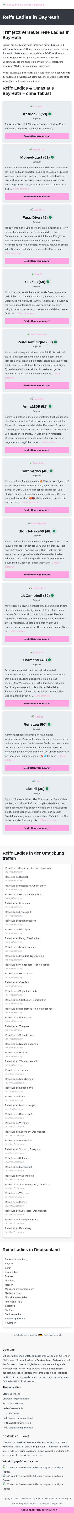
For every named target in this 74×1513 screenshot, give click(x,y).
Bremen (9, 1276)
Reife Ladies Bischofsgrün (19, 1114)
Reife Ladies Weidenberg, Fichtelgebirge (27, 964)
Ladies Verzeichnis (13, 1408)
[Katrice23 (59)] (37, 106)
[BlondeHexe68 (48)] (37, 523)
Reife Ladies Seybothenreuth (21, 991)
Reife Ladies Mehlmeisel (18, 1167)
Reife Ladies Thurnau (17, 1070)
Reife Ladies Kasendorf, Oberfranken (25, 1131)
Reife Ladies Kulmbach (17, 1158)
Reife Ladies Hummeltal (18, 903)
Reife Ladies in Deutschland (18, 1418)
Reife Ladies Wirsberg (17, 1123)
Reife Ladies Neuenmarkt (19, 1087)
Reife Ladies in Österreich (17, 1422)
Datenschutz (44, 1503)
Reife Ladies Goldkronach (19, 973)
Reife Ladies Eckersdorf (18, 911)
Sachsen (9, 1310)
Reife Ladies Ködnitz (16, 1096)
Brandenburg (12, 1272)
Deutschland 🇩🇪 (34, 1335)
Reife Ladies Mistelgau (17, 929)
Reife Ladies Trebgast (17, 1026)
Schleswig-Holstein (15, 1318)
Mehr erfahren (21, 188)
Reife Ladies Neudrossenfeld (20, 947)
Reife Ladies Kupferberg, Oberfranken (26, 1210)
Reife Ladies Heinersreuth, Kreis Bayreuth (28, 868)
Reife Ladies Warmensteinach (21, 1061)
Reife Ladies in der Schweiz (18, 1427)
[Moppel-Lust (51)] (37, 149)
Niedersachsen (13, 1293)
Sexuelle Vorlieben (13, 1403)
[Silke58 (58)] (37, 274)
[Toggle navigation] (67, 4)
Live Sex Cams (11, 1413)
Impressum (57, 1503)
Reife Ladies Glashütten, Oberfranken (25, 999)
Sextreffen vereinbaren (37, 136)
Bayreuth (37, 118)
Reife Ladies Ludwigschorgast (21, 1219)
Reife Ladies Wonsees (17, 1193)
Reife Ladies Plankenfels (18, 1140)
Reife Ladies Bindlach (17, 876)
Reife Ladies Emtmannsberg (20, 920)
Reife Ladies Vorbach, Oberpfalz (22, 1149)
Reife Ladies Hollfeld (16, 1202)
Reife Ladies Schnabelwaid (19, 1035)
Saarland (10, 1305)
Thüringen (10, 1322)
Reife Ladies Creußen (17, 982)
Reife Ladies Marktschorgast (20, 1105)
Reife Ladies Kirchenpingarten (21, 1043)
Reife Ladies (19, 1335)
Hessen (9, 1284)
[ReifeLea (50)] (37, 716)
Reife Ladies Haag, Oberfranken (22, 938)
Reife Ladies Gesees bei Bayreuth (23, 894)
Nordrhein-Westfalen (16, 1297)
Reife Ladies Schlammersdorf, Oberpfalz (27, 1184)
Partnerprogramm (20, 1503)
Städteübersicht (11, 1393)
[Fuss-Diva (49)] (37, 209)
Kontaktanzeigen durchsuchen (38, 1509)
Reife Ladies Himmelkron (18, 1017)
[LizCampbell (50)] (37, 587)
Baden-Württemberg (16, 1259)
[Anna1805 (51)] (37, 398)
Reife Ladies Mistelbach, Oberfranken (25, 885)
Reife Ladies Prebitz (16, 1052)
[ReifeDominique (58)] (37, 334)
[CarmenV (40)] (37, 652)
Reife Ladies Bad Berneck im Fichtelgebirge (29, 1008)
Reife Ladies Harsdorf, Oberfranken (24, 955)
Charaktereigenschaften (16, 1398)
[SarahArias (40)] (37, 463)
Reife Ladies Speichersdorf (19, 1079)
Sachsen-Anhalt (13, 1314)
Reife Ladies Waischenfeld (19, 1175)
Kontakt (33, 1503)
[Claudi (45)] (37, 781)
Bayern (9, 1263)
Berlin (8, 1267)
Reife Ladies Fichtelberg (18, 1228)
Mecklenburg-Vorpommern (19, 1288)
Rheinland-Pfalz (13, 1301)
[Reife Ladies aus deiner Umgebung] (23, 4)
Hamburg (10, 1280)
